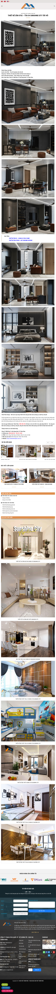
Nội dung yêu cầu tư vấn (33, 900)
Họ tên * (2, 901)
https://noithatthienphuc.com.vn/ (14, 438)
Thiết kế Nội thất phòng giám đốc (8, 505)
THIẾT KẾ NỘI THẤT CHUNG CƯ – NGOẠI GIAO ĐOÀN (42, 484)
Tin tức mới (21, 946)
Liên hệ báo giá (22, 949)
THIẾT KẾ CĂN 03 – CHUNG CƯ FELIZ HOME (19, 238)
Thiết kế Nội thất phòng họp (7, 507)
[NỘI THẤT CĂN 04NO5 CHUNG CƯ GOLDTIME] (28, 451)
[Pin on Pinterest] (54, 952)
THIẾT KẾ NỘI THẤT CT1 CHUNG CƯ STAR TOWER (14, 484)
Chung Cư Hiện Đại (5, 498)
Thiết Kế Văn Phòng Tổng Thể (8, 513)
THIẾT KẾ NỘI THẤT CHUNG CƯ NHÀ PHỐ (28, 13)
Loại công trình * (4, 913)
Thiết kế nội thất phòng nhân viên (8, 509)
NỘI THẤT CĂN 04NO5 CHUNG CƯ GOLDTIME (28, 459)
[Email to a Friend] (51, 952)
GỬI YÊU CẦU (42, 910)
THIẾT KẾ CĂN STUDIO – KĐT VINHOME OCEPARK (20, 240)
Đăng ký (37, 970)
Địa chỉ (2, 905)
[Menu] (2, 6)
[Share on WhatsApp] (44, 952)
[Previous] (53, 470)
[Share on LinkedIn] (49, 955)
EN (9, 1)
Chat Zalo (5, 984)
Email (2, 909)
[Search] (54, 6)
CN (6, 1)
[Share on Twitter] (49, 952)
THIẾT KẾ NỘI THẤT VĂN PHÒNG (8, 502)
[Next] (53, 880)
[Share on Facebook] (46, 952)
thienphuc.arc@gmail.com (7, 970)
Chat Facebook (6, 987)
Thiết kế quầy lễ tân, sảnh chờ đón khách (10, 511)
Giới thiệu (21, 943)
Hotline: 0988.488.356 (7, 990)
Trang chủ (21, 940)
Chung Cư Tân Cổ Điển (6, 500)
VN (3, 1)
